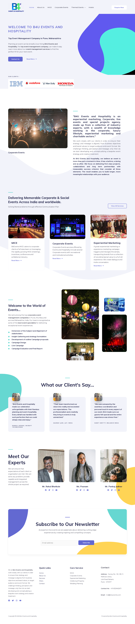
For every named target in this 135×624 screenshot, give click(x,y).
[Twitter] (13, 600)
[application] (84, 7)
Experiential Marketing (77, 578)
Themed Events (77, 7)
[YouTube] (20, 600)
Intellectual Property (77, 581)
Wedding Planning (76, 583)
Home (31, 7)
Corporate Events (61, 7)
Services (42, 578)
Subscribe (86, 543)
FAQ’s (41, 581)
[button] (119, 7)
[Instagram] (16, 600)
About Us (40, 7)
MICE (50, 7)
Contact (42, 583)
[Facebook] (9, 600)
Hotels (91, 7)
